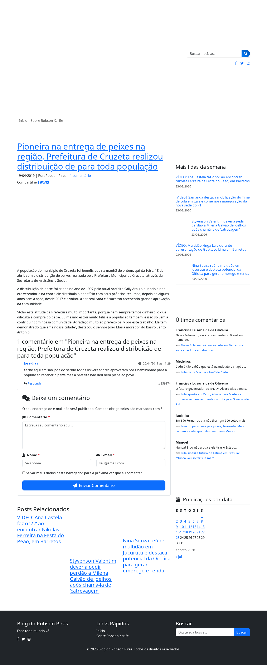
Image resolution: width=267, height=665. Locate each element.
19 (190, 532)
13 (194, 526)
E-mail (108, 455)
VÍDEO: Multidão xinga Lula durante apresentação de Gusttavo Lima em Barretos (211, 247)
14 (198, 526)
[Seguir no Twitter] (242, 63)
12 (190, 526)
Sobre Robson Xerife (47, 120)
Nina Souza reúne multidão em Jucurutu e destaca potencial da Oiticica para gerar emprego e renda (146, 555)
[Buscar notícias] (246, 53)
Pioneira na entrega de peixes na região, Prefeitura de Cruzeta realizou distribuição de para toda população (90, 156)
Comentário (38, 417)
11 (186, 526)
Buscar (241, 632)
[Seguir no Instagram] (248, 63)
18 (186, 532)
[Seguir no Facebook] (236, 63)
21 (198, 532)
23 (178, 537)
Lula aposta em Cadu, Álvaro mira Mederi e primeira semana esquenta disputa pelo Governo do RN (212, 399)
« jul (179, 556)
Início (23, 120)
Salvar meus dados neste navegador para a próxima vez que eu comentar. (84, 473)
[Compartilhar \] (39, 182)
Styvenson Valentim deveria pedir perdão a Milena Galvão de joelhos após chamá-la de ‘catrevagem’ (93, 575)
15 (203, 526)
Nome (33, 455)
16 (178, 532)
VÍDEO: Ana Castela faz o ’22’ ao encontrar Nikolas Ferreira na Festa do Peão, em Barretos (40, 529)
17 (182, 532)
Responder (35, 383)
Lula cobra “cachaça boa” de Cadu (204, 372)
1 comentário (80, 175)
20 (194, 532)
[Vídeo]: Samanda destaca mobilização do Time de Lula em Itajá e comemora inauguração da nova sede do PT (213, 201)
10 (182, 526)
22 (203, 532)
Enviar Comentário (97, 485)
